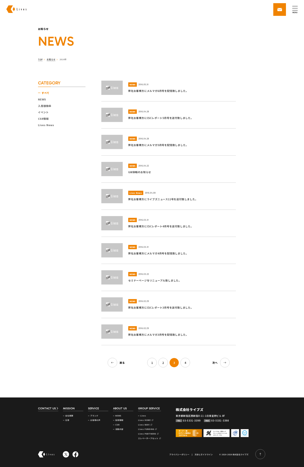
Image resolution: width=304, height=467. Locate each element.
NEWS (42, 99)
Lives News (46, 125)
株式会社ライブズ (189, 409)
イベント (43, 112)
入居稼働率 (44, 106)
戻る (122, 363)
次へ (215, 363)
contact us (47, 408)
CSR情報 (43, 119)
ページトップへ (260, 454)
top (40, 59)
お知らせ (51, 59)
